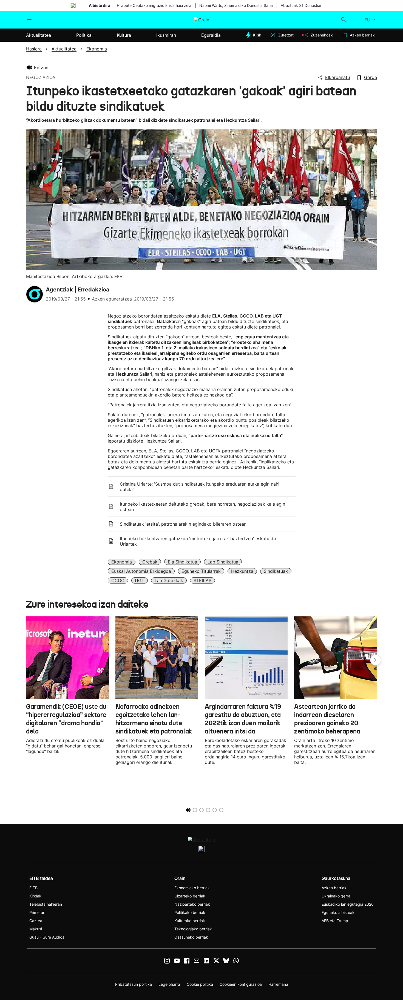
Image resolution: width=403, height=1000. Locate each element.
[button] (375, 660)
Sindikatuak (276, 571)
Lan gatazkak (169, 580)
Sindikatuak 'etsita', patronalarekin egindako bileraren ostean (183, 524)
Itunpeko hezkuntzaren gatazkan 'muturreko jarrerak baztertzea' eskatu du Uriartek (198, 541)
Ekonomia (121, 562)
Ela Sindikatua (182, 562)
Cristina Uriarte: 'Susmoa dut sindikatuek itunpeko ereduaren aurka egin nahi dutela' (199, 486)
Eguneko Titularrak (201, 571)
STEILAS (202, 580)
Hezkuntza (242, 571)
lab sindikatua (223, 562)
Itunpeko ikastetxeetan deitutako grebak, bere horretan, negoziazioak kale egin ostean (202, 506)
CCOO (117, 580)
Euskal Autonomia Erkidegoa (141, 571)
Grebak (149, 562)
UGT (139, 580)
